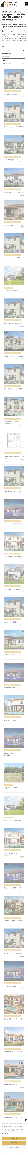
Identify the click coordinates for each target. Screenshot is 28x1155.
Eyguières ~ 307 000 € (12, 888)
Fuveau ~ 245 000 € (11, 291)
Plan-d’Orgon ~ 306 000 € (14, 127)
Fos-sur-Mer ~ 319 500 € (13, 953)
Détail (21, 96)
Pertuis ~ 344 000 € (11, 94)
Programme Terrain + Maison (12, 91)
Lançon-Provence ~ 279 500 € (11, 754)
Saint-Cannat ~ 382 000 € (13, 356)
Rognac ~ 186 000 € (11, 788)
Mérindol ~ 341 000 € (12, 688)
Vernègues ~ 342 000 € (13, 524)
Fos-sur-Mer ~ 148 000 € (13, 820)
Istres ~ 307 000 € (11, 622)
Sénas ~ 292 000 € (11, 986)
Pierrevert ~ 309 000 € (12, 323)
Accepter (14, 1138)
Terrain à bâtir (8, 287)
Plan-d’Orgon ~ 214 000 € (13, 225)
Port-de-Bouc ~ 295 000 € (13, 389)
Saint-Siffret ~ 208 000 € (13, 1052)
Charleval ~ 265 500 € (12, 589)
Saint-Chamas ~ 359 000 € (14, 921)
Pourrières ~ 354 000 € (12, 491)
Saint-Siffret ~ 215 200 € (13, 1084)
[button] (25, 1119)
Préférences (14, 1147)
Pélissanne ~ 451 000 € (12, 556)
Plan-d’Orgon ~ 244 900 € (14, 192)
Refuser (14, 1143)
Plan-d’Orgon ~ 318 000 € (13, 160)
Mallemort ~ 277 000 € (12, 655)
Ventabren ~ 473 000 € (12, 258)
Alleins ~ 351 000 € (11, 720)
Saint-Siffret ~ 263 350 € (13, 1019)
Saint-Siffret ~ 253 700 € (13, 1117)
